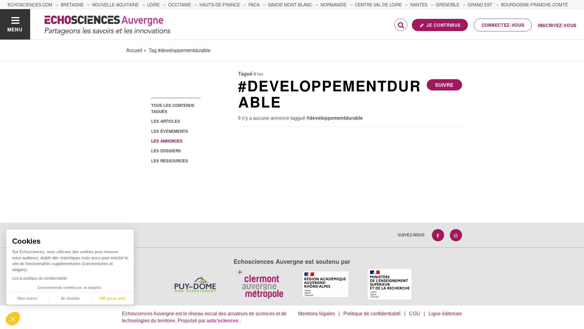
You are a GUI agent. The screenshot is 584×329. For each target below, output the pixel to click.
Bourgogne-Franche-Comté (534, 5)
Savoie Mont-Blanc (290, 5)
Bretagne (72, 5)
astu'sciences (223, 320)
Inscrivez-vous (557, 25)
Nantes (418, 5)
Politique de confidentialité (372, 313)
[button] (12, 318)
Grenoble (447, 5)
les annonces (166, 141)
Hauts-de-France (220, 5)
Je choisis (70, 298)
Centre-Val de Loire (378, 5)
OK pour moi (112, 298)
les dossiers (166, 151)
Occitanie (179, 5)
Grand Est (480, 5)
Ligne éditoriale (445, 313)
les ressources (169, 161)
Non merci (27, 298)
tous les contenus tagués (172, 108)
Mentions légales (316, 313)
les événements (169, 131)
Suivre (444, 84)
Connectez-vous (502, 25)
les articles (165, 121)
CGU (414, 313)
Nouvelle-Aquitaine (115, 5)
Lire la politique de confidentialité (39, 278)
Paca (254, 5)
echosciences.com (30, 5)
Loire (153, 5)
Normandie (333, 5)
